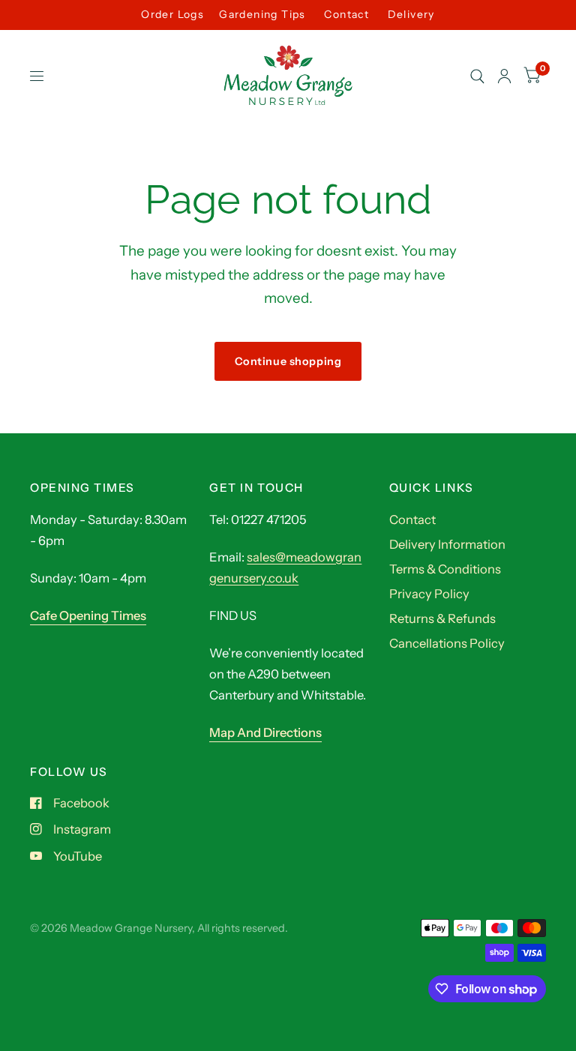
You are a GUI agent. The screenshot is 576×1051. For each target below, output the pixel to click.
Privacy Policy (429, 593)
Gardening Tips (262, 14)
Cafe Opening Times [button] (88, 615)
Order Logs (172, 14)
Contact (346, 14)
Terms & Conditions (445, 568)
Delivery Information (447, 544)
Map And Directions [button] (265, 732)
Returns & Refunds (442, 618)
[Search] (477, 76)
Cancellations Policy (447, 643)
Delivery (411, 14)
